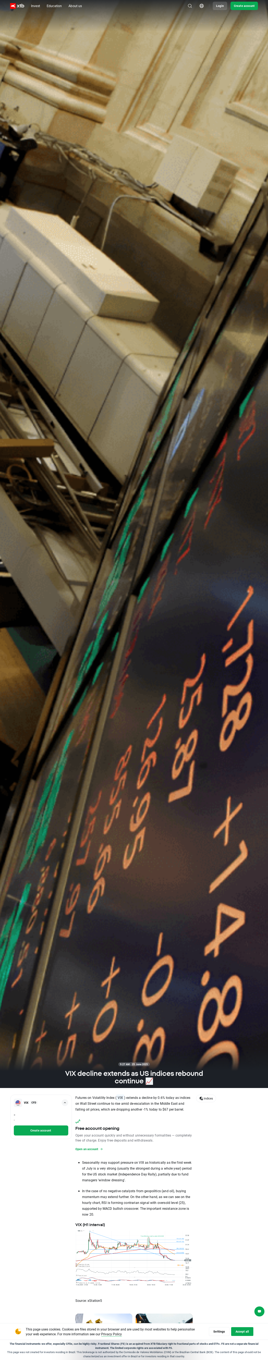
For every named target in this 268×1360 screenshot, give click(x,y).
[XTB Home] (17, 6)
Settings (219, 1331)
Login (220, 6)
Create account (244, 6)
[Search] (190, 6)
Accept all (242, 1331)
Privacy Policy (111, 1334)
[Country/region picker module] (201, 6)
